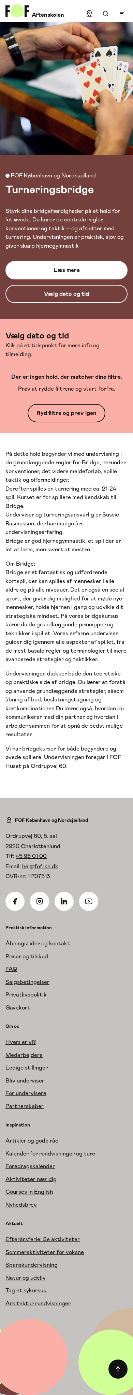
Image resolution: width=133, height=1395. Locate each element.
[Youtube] (88, 901)
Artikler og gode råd (32, 1140)
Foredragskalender (30, 1166)
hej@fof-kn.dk (40, 866)
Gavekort (17, 1007)
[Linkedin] (64, 901)
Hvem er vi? (20, 1042)
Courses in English (29, 1191)
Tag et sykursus (25, 1290)
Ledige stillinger (26, 1067)
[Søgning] (106, 13)
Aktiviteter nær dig (31, 1179)
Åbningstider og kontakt (37, 943)
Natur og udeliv (25, 1277)
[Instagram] (39, 901)
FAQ (11, 969)
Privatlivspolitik (26, 994)
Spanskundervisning (31, 1264)
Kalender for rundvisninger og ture (50, 1153)
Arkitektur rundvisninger (38, 1303)
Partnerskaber (24, 1106)
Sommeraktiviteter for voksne (44, 1252)
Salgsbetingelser (27, 982)
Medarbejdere (24, 1055)
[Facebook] (15, 901)
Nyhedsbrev (21, 1204)
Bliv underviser (24, 1080)
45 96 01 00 (31, 856)
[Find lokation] (89, 13)
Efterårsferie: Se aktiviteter (42, 1239)
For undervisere (25, 1093)
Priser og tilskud (26, 956)
